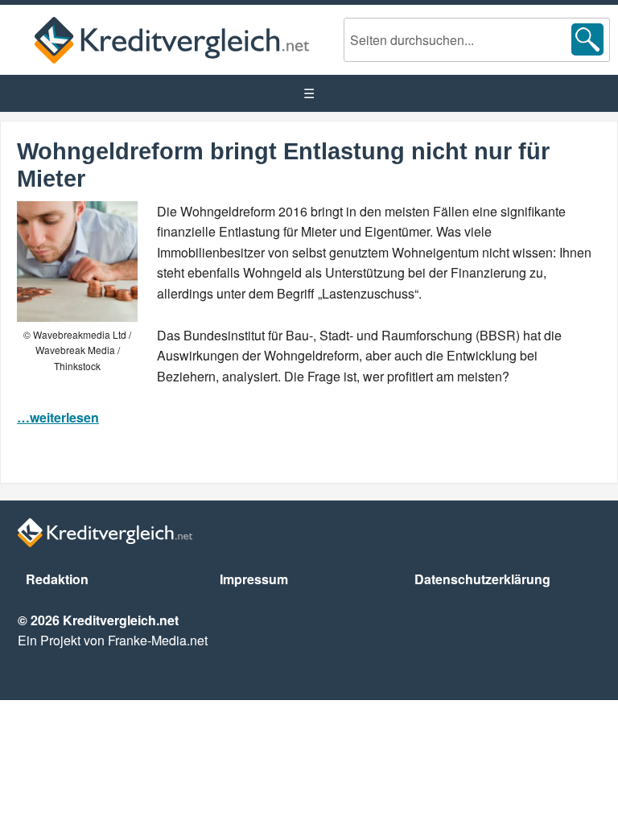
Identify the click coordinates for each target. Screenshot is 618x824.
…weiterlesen (58, 417)
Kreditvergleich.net (172, 40)
